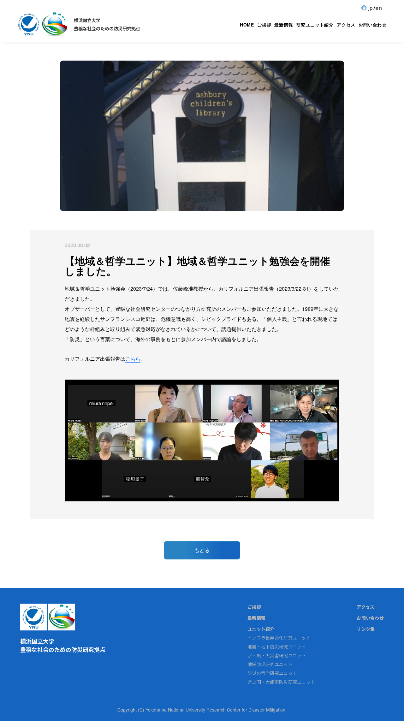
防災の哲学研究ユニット (272, 673)
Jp (370, 7)
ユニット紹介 (261, 629)
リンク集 (366, 629)
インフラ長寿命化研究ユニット (279, 638)
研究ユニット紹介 (315, 24)
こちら (132, 358)
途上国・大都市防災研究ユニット (281, 682)
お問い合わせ (373, 24)
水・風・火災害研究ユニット (276, 655)
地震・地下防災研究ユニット (276, 646)
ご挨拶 (264, 24)
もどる (202, 550)
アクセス (346, 24)
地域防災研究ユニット (270, 664)
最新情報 (283, 24)
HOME (247, 24)
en (378, 7)
